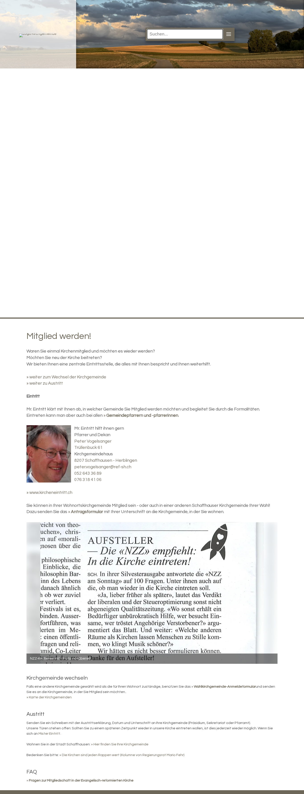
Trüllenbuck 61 (88, 447)
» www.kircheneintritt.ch (49, 492)
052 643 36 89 (87, 473)
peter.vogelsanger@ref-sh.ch (102, 467)
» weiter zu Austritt (44, 383)
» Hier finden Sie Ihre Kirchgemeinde (119, 744)
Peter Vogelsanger (92, 441)
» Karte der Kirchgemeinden (49, 697)
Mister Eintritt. (50, 733)
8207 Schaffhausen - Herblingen (105, 460)
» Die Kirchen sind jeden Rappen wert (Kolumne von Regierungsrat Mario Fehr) (121, 755)
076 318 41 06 (87, 479)
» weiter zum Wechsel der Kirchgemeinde (66, 377)
